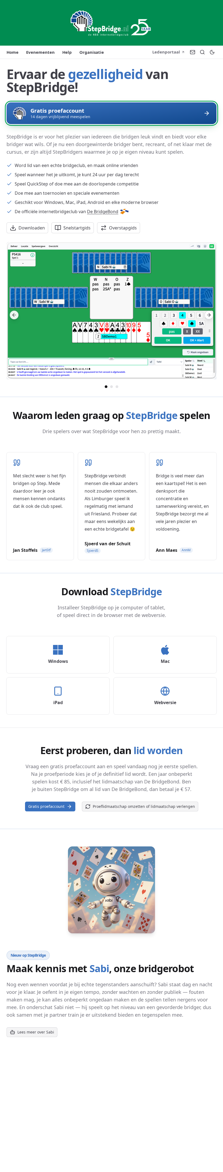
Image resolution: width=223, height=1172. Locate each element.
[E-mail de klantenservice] (192, 52)
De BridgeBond (102, 212)
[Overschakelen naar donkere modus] (212, 52)
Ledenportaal (166, 52)
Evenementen (40, 52)
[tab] (106, 386)
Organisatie (91, 52)
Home (12, 52)
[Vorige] (14, 315)
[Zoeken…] (202, 52)
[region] (111, 315)
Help (67, 52)
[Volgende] (209, 315)
